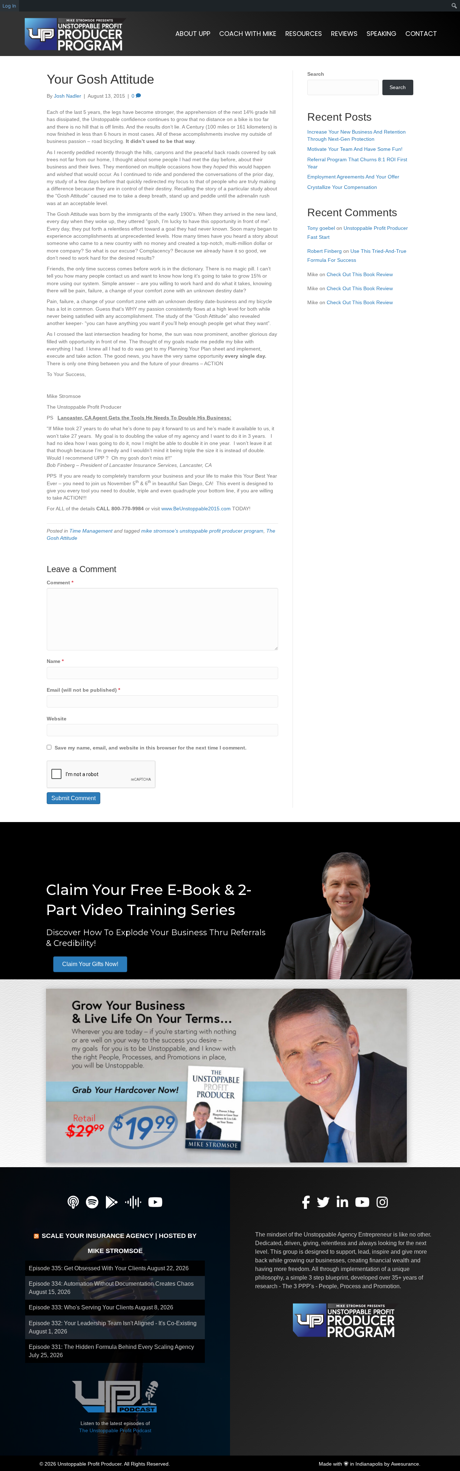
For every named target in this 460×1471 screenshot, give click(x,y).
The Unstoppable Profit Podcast (115, 1430)
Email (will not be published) (83, 690)
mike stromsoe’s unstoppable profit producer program (202, 531)
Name (55, 661)
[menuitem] (454, 5)
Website (56, 718)
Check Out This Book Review (360, 274)
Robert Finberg (324, 251)
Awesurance (405, 1464)
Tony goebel (321, 228)
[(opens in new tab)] (226, 1075)
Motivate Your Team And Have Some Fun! (354, 149)
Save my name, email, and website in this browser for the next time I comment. (151, 748)
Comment (60, 582)
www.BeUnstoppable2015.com (196, 508)
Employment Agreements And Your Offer (353, 177)
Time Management (90, 531)
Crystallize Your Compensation (342, 187)
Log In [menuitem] (9, 6)
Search (315, 74)
